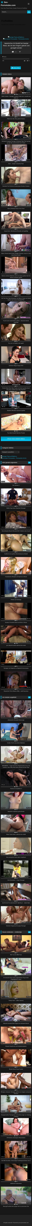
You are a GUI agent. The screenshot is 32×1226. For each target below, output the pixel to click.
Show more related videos (16, 439)
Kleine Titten (17, 67)
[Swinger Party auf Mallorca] (16, 37)
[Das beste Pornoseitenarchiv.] (16, 39)
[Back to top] (27, 1221)
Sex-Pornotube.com (8, 3)
